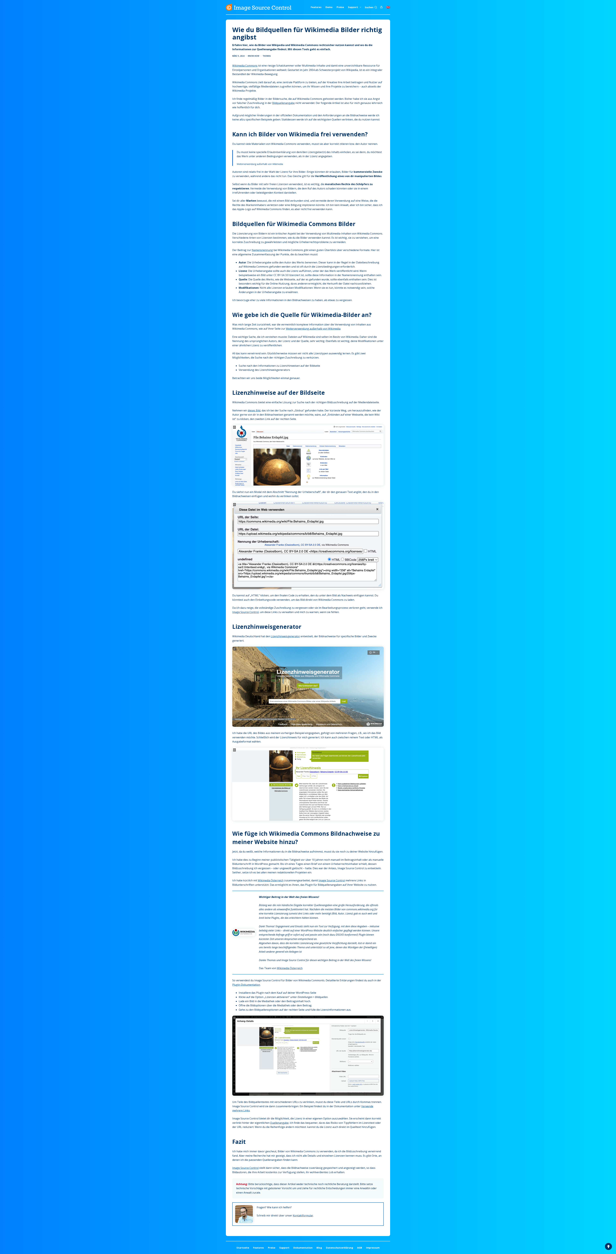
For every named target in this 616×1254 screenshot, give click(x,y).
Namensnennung (262, 250)
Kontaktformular (303, 1215)
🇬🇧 (388, 7)
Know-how (253, 56)
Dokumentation (302, 1247)
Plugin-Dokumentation (246, 984)
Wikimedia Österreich (270, 880)
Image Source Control (245, 612)
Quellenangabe (279, 1123)
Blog (319, 1247)
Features (316, 7)
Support (353, 7)
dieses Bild (254, 410)
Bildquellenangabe (283, 103)
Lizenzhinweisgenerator (285, 636)
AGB (359, 1247)
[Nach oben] (608, 1246)
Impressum (373, 1247)
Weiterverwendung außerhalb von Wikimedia (260, 164)
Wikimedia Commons (244, 65)
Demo (329, 7)
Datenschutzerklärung (339, 1247)
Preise (340, 7)
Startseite (242, 1247)
